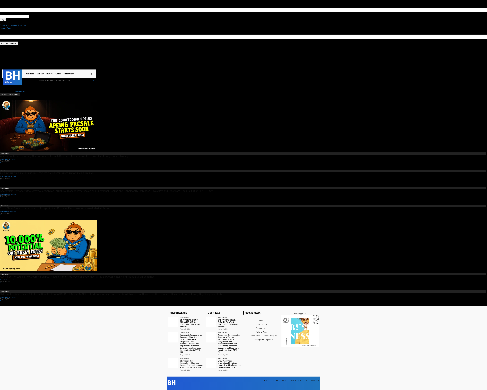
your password (35, 16)
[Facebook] (69, 58)
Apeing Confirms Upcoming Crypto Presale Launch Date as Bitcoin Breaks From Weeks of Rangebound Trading (64, 156)
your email (4, 40)
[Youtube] (79, 58)
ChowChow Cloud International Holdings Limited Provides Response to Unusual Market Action (55, 208)
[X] (75, 58)
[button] (90, 74)
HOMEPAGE (20, 91)
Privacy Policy (6, 28)
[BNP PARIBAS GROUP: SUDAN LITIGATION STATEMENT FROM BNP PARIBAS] (173, 322)
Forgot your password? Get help (13, 25)
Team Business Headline (8, 159)
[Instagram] (72, 58)
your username (6, 14)
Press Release (5, 153)
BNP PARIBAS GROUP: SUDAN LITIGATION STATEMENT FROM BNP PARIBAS (47, 173)
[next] (93, 81)
